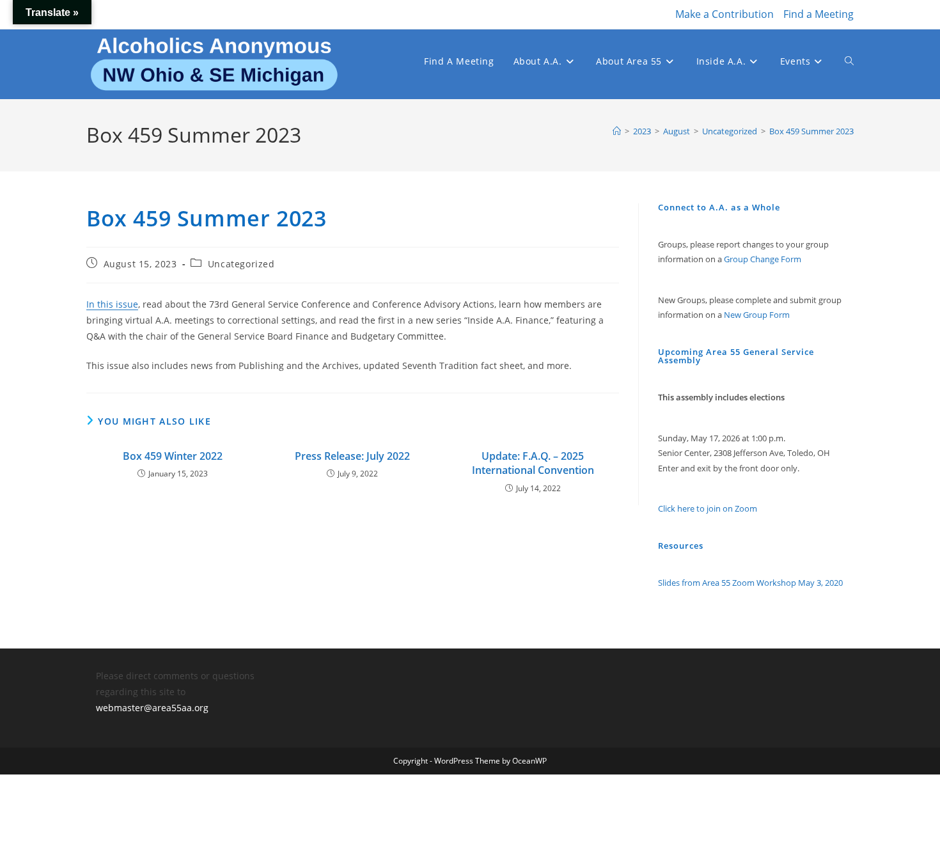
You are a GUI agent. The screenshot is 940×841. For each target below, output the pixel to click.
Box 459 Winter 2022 (173, 456)
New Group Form (757, 314)
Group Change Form (762, 259)
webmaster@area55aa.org (152, 708)
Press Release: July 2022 (352, 456)
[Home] (617, 131)
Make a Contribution (724, 14)
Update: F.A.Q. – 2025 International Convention (533, 463)
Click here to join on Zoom (707, 508)
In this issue (112, 304)
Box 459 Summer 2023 (811, 131)
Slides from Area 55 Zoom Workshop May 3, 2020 (750, 582)
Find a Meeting (818, 14)
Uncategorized (241, 264)
